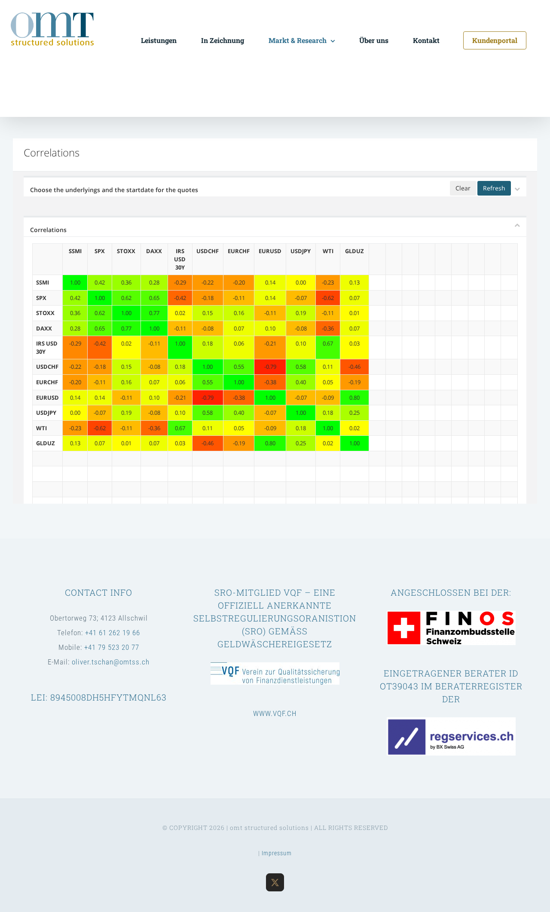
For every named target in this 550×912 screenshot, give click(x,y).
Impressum (277, 853)
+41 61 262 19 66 (112, 632)
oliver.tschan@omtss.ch (111, 662)
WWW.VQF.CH (274, 713)
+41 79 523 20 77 (111, 647)
